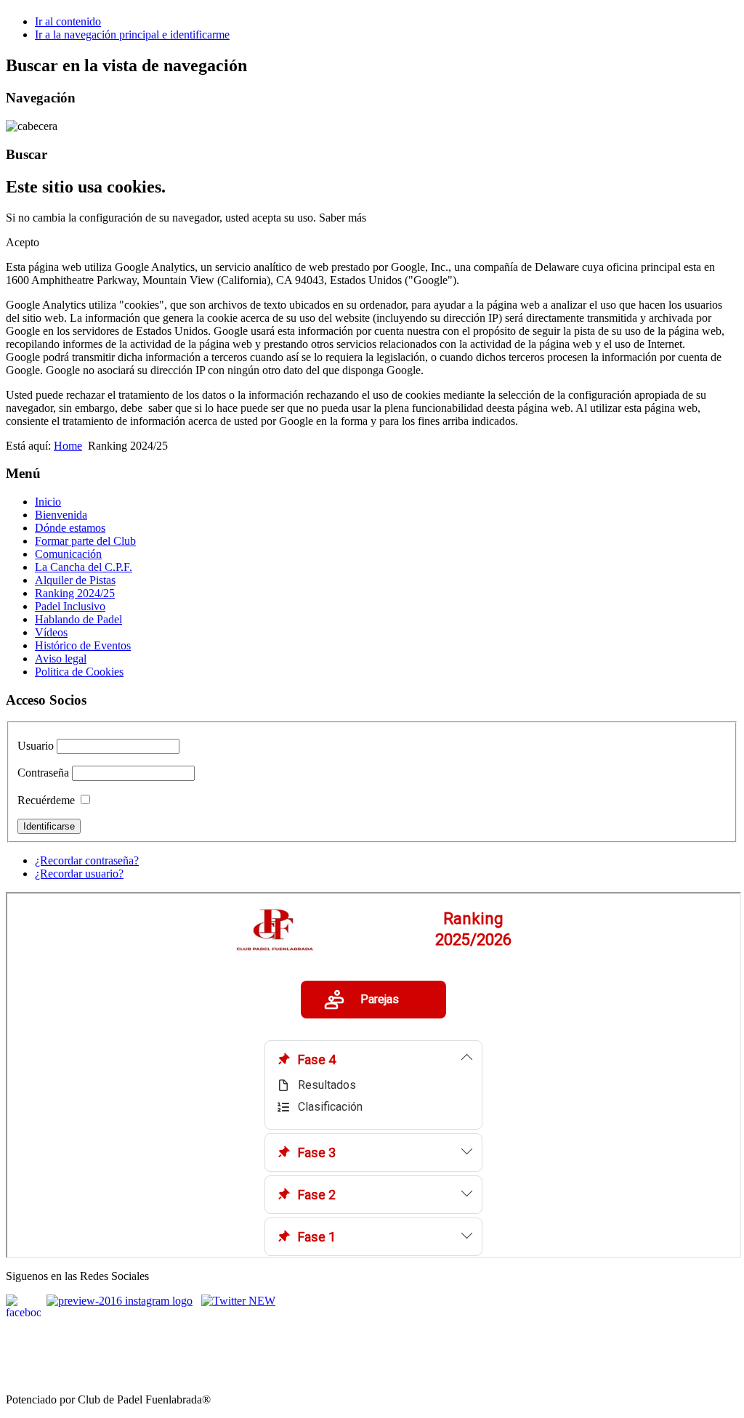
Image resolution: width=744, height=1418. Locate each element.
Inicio (48, 501)
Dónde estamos (70, 528)
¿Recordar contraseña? (87, 860)
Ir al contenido (68, 21)
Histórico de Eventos (83, 645)
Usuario (35, 746)
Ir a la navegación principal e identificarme (132, 34)
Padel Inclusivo (70, 606)
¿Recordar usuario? (79, 873)
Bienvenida (61, 515)
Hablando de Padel (78, 619)
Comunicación (68, 554)
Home (68, 445)
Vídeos (51, 632)
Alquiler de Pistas (75, 580)
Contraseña (43, 772)
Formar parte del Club (85, 541)
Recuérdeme (46, 800)
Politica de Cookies (79, 671)
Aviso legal (60, 658)
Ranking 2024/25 (75, 593)
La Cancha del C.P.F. (83, 567)
